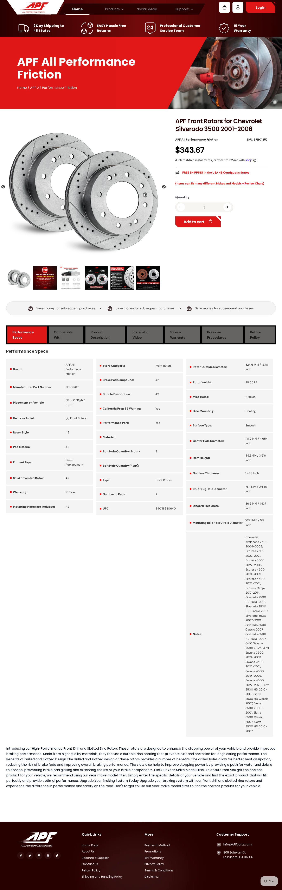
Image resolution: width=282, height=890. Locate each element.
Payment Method (157, 845)
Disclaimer (152, 877)
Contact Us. (90, 864)
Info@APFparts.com (237, 844)
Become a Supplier (95, 858)
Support (182, 9)
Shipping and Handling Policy (102, 877)
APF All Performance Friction (196, 140)
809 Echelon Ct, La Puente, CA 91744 (238, 854)
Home (77, 9)
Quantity (182, 197)
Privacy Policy (154, 864)
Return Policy (91, 870)
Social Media (147, 9)
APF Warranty (154, 858)
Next (164, 187)
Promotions (153, 851)
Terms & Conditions (159, 870)
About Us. (88, 851)
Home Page (90, 845)
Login (260, 7)
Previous (3, 187)
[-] (181, 207)
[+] (227, 207)
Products (112, 9)
